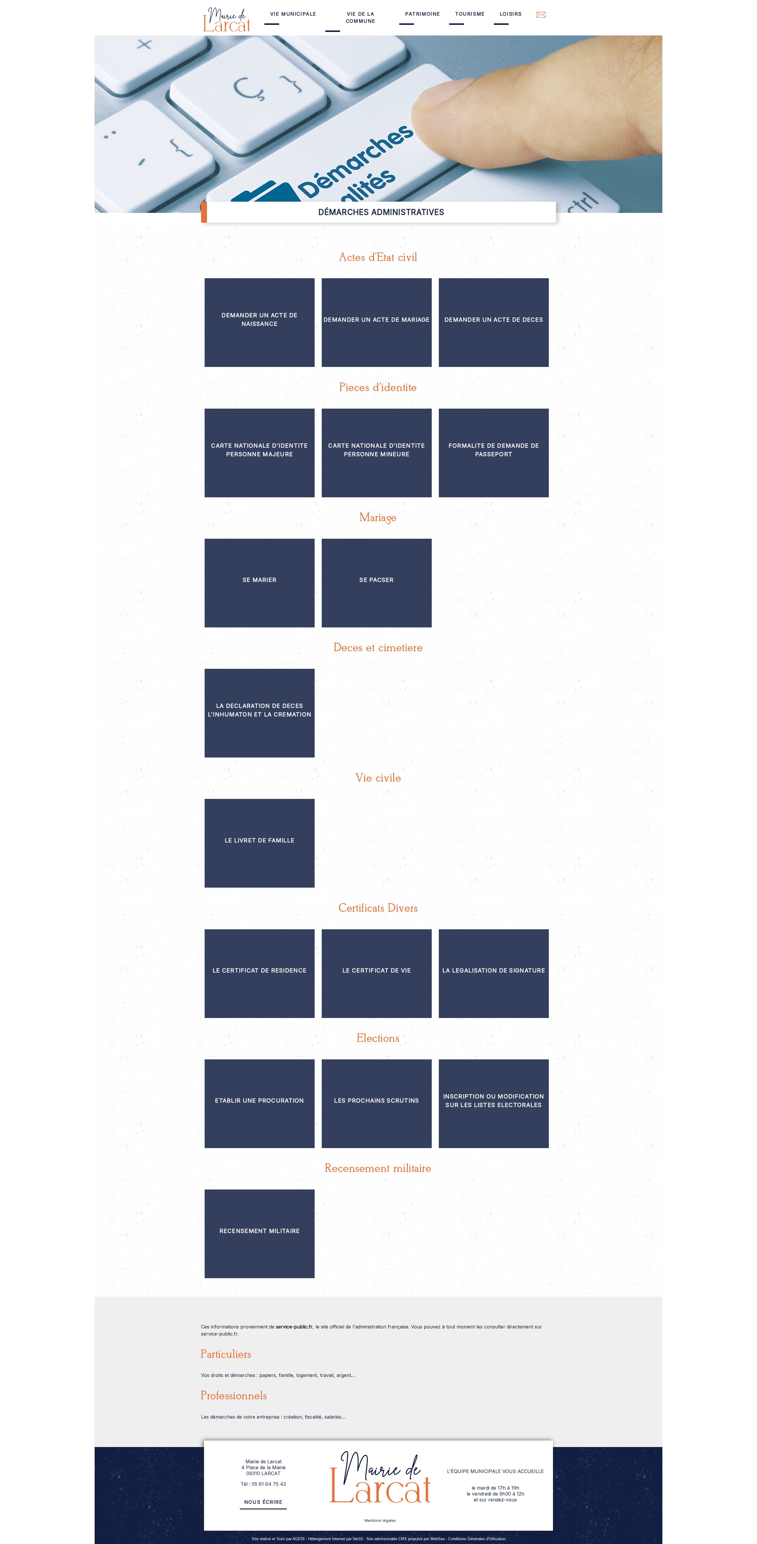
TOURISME (470, 14)
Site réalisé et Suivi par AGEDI (278, 1539)
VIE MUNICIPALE (293, 14)
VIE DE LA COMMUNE (361, 17)
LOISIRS (511, 14)
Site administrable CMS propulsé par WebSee (405, 1539)
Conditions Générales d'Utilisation (477, 1539)
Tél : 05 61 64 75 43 (263, 1484)
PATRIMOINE (422, 14)
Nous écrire (263, 1502)
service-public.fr (219, 1334)
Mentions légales (380, 1520)
